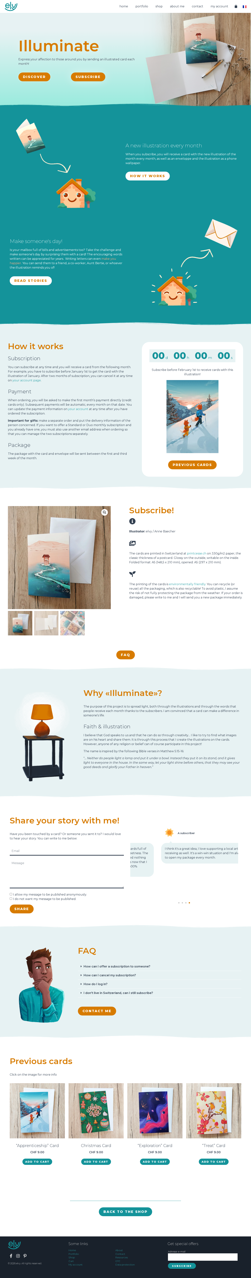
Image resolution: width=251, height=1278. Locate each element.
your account (78, 409)
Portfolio (141, 6)
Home (123, 6)
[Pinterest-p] (25, 1256)
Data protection (125, 1264)
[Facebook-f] (11, 1256)
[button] (179, 902)
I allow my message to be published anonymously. (50, 894)
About (119, 1250)
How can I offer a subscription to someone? (117, 966)
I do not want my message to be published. (44, 899)
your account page (26, 380)
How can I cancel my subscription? (110, 975)
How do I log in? (95, 984)
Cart (71, 1261)
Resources (121, 1257)
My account (219, 6)
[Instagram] (18, 1256)
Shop (159, 6)
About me (177, 6)
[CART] (236, 6)
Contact (197, 6)
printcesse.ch (196, 553)
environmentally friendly (187, 584)
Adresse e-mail (176, 1251)
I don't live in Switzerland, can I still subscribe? (118, 993)
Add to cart (37, 1161)
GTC (117, 1261)
